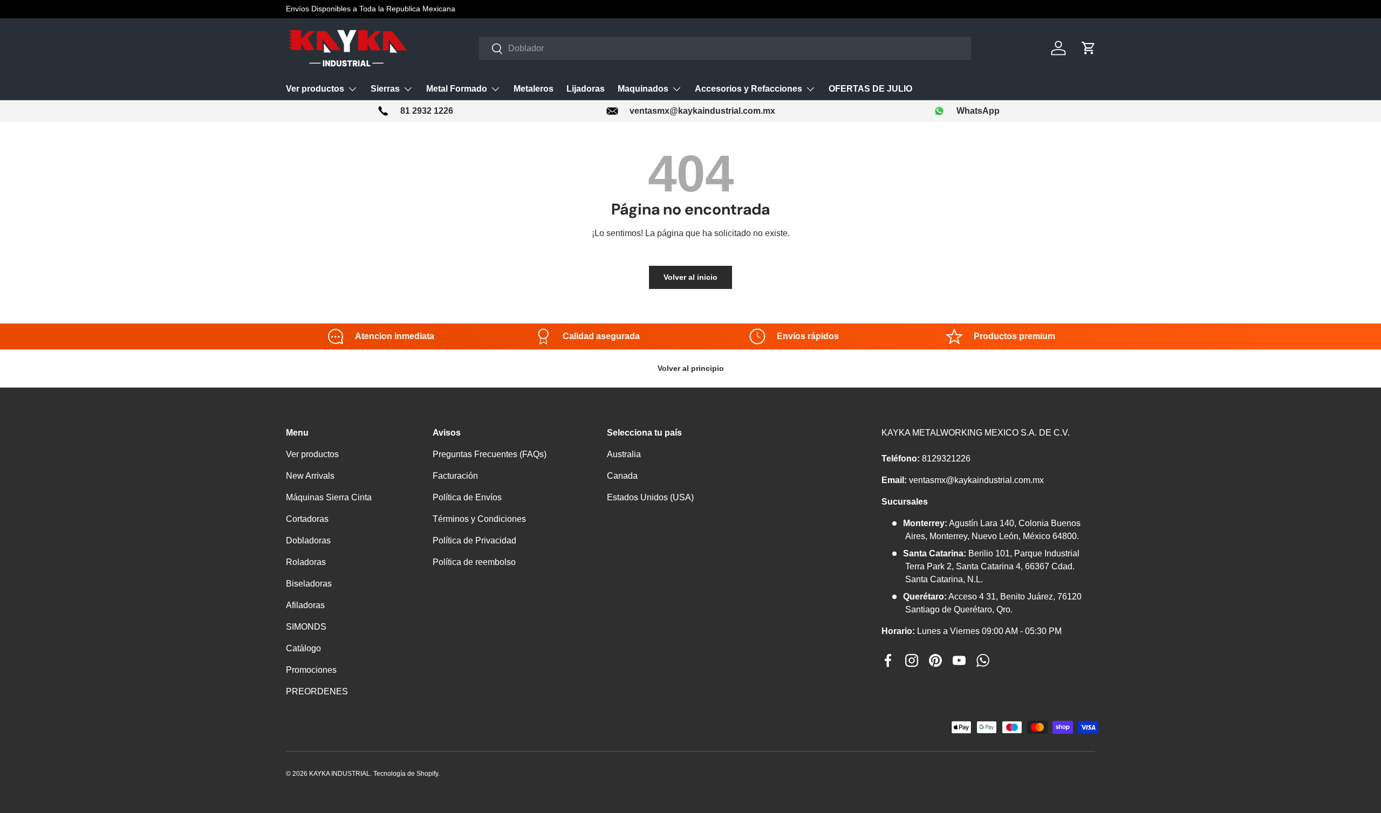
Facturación (455, 475)
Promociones (311, 669)
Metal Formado (456, 88)
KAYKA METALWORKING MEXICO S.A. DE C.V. (975, 432)
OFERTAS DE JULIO (870, 88)
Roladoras (306, 562)
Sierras (385, 88)
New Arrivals (310, 475)
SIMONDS (306, 626)
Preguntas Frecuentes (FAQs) (489, 454)
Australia (624, 454)
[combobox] (725, 48)
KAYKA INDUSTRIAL (339, 773)
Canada (622, 475)
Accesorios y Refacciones (748, 88)
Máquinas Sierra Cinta (329, 497)
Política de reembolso (474, 562)
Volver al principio (691, 368)
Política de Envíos (467, 497)
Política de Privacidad (474, 540)
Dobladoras (308, 540)
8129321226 (946, 458)
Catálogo (303, 648)
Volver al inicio (690, 277)
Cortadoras (307, 518)
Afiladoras (305, 605)
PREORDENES (317, 691)
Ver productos (315, 88)
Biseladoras (309, 583)
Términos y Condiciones (479, 518)
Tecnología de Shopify (405, 773)
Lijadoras (585, 88)
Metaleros (533, 88)
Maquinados (643, 88)
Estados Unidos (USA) (650, 497)
